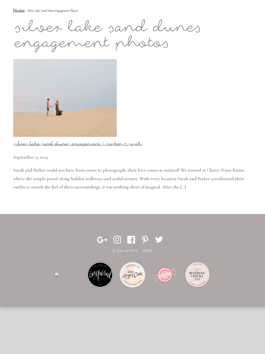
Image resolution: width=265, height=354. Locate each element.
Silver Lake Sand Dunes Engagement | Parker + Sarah (77, 144)
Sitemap (147, 251)
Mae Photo (32, 20)
